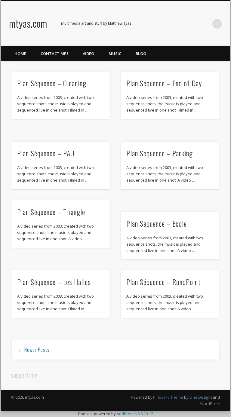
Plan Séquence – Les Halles (54, 281)
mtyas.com (28, 23)
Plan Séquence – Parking (159, 153)
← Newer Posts (34, 349)
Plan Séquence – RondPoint (163, 281)
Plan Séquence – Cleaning (51, 83)
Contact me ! (54, 53)
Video (88, 53)
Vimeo (192, 24)
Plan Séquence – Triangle (51, 211)
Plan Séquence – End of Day (164, 83)
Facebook (168, 24)
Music (115, 53)
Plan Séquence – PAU (45, 153)
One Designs (200, 397)
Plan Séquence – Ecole (156, 223)
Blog (141, 53)
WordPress (210, 403)
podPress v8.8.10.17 (135, 413)
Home (20, 53)
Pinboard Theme (168, 397)
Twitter (180, 24)
